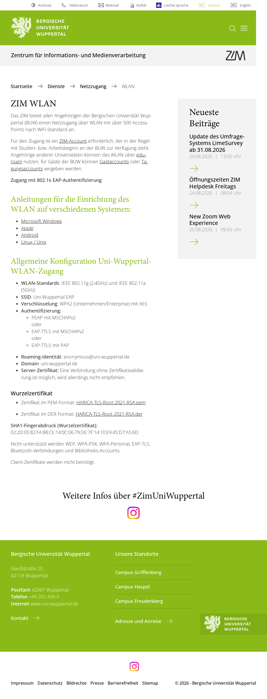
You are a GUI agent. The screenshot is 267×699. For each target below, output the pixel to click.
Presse (97, 683)
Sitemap (150, 683)
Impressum (22, 683)
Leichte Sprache (176, 5)
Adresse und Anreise (139, 621)
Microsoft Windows (41, 221)
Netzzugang (94, 86)
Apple (27, 228)
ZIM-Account (73, 141)
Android (29, 235)
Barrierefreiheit (123, 683)
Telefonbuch (78, 5)
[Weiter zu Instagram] (133, 513)
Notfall (141, 5)
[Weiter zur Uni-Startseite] (49, 28)
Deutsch (214, 5)
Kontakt (20, 618)
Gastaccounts (114, 161)
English (245, 5)
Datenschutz (50, 683)
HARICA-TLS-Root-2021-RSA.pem (111, 402)
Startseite (22, 86)
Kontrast (44, 5)
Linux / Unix (33, 242)
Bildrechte (76, 683)
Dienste (57, 86)
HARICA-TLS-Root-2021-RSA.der (109, 414)
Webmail (112, 5)
